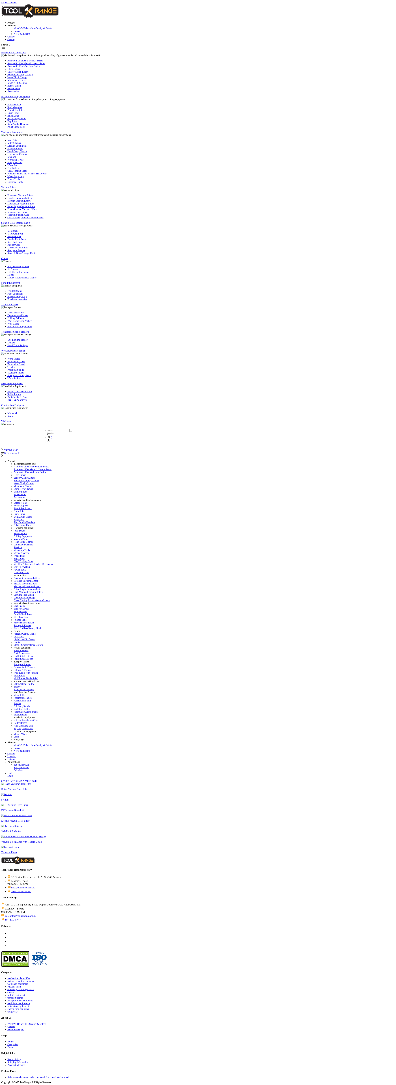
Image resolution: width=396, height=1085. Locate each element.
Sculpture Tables (15, 372)
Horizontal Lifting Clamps (20, 74)
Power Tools (13, 179)
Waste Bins (12, 165)
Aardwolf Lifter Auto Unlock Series (25, 60)
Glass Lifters (13, 69)
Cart (9, 773)
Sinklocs (11, 157)
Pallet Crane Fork (16, 127)
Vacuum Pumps (15, 148)
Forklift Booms (14, 291)
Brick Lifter (13, 115)
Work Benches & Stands (13, 350)
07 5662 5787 (13, 919)
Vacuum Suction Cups (18, 214)
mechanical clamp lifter (18, 978)
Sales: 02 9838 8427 (21, 891)
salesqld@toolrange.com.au (20, 915)
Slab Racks (12, 231)
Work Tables (13, 358)
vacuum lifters (14, 986)
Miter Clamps (14, 143)
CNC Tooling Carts (17, 170)
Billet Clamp (13, 88)
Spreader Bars (14, 104)
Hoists (10, 274)
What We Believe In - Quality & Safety (33, 28)
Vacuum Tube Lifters (17, 212)
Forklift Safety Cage (17, 296)
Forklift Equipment (10, 283)
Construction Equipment (13, 405)
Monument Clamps (16, 80)
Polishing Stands (15, 370)
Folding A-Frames (16, 318)
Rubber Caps (13, 244)
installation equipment (18, 1006)
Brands (10, 1047)
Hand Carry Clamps (17, 151)
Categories (12, 1044)
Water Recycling (15, 176)
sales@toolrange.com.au (23, 887)
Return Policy (14, 1059)
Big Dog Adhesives (17, 400)
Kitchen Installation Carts (19, 391)
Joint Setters (13, 140)
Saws (10, 416)
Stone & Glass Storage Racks (15, 222)
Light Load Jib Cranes (18, 272)
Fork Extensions (15, 293)
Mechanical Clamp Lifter (13, 52)
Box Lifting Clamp (16, 118)
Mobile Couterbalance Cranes (22, 277)
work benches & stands (18, 1003)
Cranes (4, 258)
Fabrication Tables (16, 361)
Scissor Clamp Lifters (17, 71)
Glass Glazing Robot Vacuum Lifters (25, 217)
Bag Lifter (12, 121)
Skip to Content (9, 2)
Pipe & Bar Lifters (16, 110)
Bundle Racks (14, 236)
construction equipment (18, 1009)
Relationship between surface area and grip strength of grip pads (38, 1077)
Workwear (6, 421)
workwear (12, 1011)
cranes (10, 992)
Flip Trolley (13, 168)
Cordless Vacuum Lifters (19, 198)
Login (10, 776)
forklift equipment (16, 995)
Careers (17, 31)
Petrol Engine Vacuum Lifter (21, 206)
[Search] (71, 431)
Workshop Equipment (12, 132)
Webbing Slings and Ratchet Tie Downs (27, 173)
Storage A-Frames (16, 250)
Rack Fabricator (21, 767)
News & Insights (22, 34)
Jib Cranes (12, 269)
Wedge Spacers (14, 162)
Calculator (19, 770)
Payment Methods (16, 1065)
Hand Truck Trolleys (17, 345)
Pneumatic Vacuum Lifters (20, 195)
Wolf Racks (13, 323)
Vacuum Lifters (8, 187)
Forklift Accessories (17, 299)
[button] (5, 44)
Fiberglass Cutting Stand (19, 375)
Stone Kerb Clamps (17, 83)
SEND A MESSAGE (26, 781)
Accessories (13, 91)
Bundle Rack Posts (16, 239)
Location (11, 756)
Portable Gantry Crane (18, 266)
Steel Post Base (14, 242)
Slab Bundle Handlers (18, 124)
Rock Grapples (14, 107)
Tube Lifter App (21, 764)
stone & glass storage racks (20, 989)
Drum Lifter (13, 113)
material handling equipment (21, 981)
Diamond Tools (15, 182)
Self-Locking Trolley (17, 340)
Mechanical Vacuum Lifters (20, 203)
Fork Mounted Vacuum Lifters (22, 209)
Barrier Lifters (14, 85)
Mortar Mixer (14, 413)
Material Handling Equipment (15, 96)
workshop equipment (17, 984)
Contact (11, 36)
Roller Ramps (14, 394)
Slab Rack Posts (15, 233)
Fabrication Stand (16, 364)
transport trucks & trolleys (20, 1000)
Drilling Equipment (16, 145)
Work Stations (14, 378)
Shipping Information (17, 1062)
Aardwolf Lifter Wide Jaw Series (23, 66)
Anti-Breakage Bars (17, 397)
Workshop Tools (15, 159)
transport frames (15, 997)
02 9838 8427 (8, 781)
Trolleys (11, 342)
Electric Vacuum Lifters (18, 201)
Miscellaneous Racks (17, 247)
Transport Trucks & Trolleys (15, 331)
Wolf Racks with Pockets (19, 321)
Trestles (11, 367)
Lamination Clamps (17, 154)
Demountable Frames (17, 315)
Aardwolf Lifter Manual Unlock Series (26, 63)
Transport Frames (9, 304)
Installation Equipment (12, 383)
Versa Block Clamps (17, 77)
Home (10, 1041)
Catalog (11, 39)
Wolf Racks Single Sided (19, 326)
